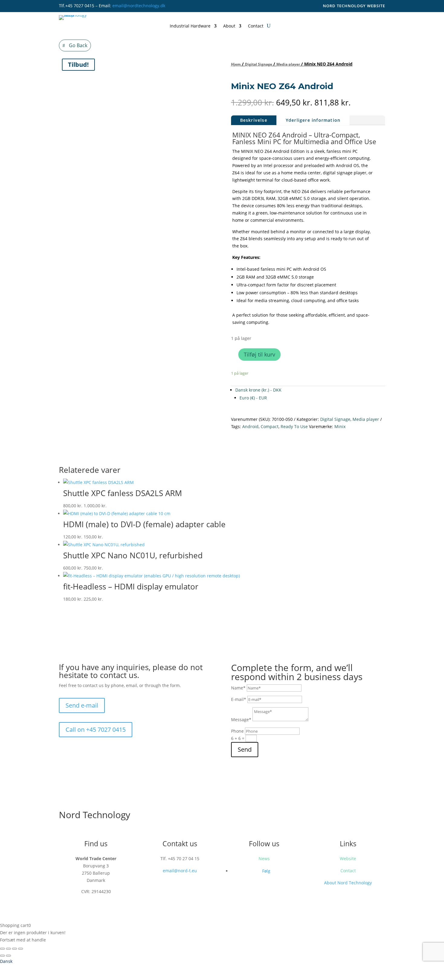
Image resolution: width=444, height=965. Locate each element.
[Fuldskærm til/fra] (8, 949)
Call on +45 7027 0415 (96, 729)
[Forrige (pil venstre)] (2, 956)
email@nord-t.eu (180, 870)
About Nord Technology (348, 883)
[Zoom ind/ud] (2, 949)
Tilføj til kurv (259, 354)
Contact (255, 26)
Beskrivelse (253, 120)
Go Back (78, 45)
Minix (340, 426)
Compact (269, 426)
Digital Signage (258, 64)
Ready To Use (294, 426)
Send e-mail (82, 705)
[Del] (14, 949)
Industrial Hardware (190, 26)
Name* (238, 688)
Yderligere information (313, 120)
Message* (241, 719)
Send (245, 749)
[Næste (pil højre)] (8, 956)
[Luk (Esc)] (20, 949)
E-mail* (238, 699)
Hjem (236, 64)
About (229, 26)
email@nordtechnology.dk (138, 5)
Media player (288, 64)
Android (250, 426)
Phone (237, 731)
